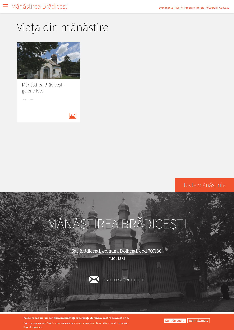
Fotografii (212, 8)
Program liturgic (194, 8)
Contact (224, 8)
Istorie (179, 8)
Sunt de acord (174, 320)
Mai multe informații (32, 327)
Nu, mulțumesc (198, 321)
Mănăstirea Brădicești (40, 6)
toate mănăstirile (204, 185)
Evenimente (166, 8)
